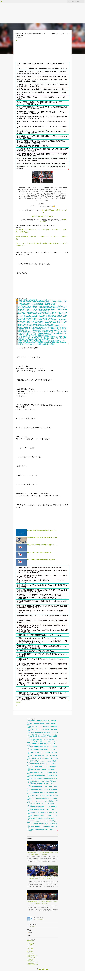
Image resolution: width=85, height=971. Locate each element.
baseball (18, 702)
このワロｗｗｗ (30, 945)
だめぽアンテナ (30, 948)
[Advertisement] (40, 9)
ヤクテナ (28, 956)
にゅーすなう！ (30, 949)
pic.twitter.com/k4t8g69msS (42, 216)
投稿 (29, 930)
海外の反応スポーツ (38, 917)
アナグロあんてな (30, 943)
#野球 (58, 210)
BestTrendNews (30, 940)
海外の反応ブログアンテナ (32, 964)
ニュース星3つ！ (30, 951)
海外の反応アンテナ (31, 963)
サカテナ (28, 947)
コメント (30, 932)
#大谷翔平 (47, 210)
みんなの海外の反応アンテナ (33, 955)
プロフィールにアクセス (39, 919)
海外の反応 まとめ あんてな (32, 962)
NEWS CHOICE (30, 942)
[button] (16, 40)
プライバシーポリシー (31, 926)
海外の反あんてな (30, 960)
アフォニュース (30, 944)
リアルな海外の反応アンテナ (33, 958)
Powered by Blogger (43, 969)
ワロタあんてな (30, 959)
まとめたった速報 (30, 953)
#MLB (53, 210)
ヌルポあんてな (30, 952)
